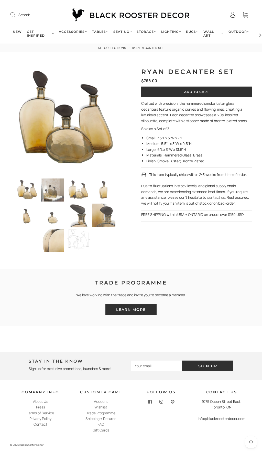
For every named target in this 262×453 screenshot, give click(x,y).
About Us (40, 401)
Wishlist (100, 407)
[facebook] (150, 401)
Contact (40, 424)
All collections (112, 48)
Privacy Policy (40, 418)
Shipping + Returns (100, 418)
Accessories (72, 32)
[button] (21, 120)
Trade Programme (100, 412)
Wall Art (208, 33)
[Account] (233, 15)
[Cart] (245, 15)
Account (101, 401)
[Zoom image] (65, 120)
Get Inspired (36, 33)
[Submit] (15, 14)
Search (24, 14)
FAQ (100, 424)
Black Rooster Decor (31, 445)
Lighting (170, 32)
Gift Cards (101, 430)
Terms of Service (40, 412)
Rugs (191, 32)
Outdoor (237, 32)
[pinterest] (172, 401)
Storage (145, 32)
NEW (17, 32)
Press (40, 407)
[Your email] (156, 366)
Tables (99, 32)
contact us (216, 197)
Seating (121, 32)
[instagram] (161, 401)
